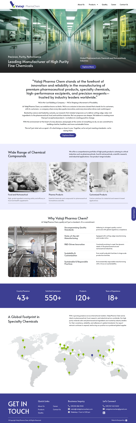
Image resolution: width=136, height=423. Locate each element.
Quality (104, 4)
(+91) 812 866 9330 (77, 406)
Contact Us (124, 4)
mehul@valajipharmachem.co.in (82, 409)
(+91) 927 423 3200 (112, 406)
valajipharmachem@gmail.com (116, 409)
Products (92, 4)
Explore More (88, 66)
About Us (81, 4)
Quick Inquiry (134, 213)
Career (113, 4)
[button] (97, 4)
